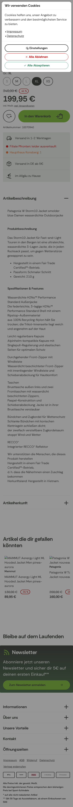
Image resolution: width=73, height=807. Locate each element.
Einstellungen (38, 48)
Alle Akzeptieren (38, 65)
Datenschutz (15, 36)
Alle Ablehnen (38, 57)
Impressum (14, 31)
